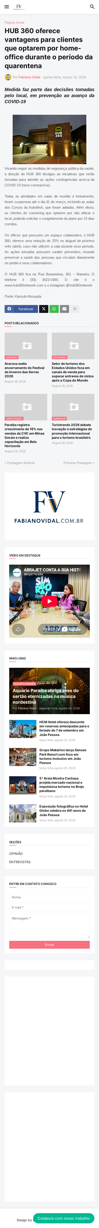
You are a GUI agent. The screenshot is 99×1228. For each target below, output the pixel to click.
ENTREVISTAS (20, 862)
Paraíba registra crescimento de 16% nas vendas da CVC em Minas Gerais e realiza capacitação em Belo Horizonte (24, 435)
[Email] (64, 309)
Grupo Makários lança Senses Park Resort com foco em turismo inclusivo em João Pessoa (62, 756)
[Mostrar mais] (74, 309)
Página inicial (14, 22)
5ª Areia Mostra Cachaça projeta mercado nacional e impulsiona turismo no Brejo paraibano (61, 784)
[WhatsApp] (54, 309)
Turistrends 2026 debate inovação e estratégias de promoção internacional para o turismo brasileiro (72, 431)
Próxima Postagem (78, 463)
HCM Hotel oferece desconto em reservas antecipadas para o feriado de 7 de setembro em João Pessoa (64, 728)
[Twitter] (43, 309)
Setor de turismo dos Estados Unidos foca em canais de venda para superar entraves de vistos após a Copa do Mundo (73, 372)
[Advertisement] (49, 1031)
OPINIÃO (16, 854)
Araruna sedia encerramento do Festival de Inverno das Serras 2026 (24, 370)
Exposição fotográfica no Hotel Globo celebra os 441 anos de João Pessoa (63, 810)
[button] (6, 7)
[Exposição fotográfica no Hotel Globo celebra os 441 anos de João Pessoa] (22, 813)
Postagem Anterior (21, 463)
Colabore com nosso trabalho (64, 1218)
